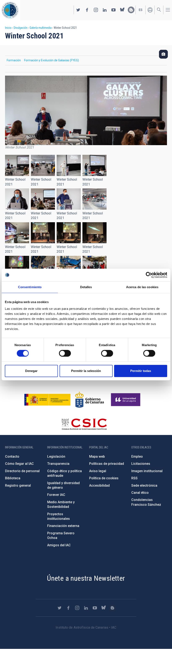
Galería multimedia (41, 27)
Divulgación (20, 27)
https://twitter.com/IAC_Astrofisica (78, 9)
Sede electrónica (144, 485)
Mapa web (97, 457)
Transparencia (58, 464)
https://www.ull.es (126, 399)
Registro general (18, 485)
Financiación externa (63, 526)
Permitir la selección (86, 371)
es (140, 10)
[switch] (65, 353)
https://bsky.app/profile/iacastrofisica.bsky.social (122, 9)
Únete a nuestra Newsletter (86, 578)
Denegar (31, 371)
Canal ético (140, 493)
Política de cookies (104, 478)
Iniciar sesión (150, 9)
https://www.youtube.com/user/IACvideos (113, 9)
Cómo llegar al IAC (19, 464)
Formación (14, 60)
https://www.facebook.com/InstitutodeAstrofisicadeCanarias (87, 9)
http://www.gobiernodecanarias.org (89, 399)
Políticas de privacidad (106, 464)
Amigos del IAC (59, 545)
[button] (17, 165)
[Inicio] (10, 10)
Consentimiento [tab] (30, 287)
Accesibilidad (99, 485)
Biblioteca (12, 478)
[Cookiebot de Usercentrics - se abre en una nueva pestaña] (148, 275)
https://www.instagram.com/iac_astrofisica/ (95, 9)
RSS (134, 478)
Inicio (8, 27)
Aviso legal (97, 471)
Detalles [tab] (86, 287)
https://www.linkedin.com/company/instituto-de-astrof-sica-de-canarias (104, 9)
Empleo (137, 457)
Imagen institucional (147, 471)
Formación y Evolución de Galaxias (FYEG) (51, 60)
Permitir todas (140, 371)
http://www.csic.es (84, 424)
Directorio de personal (22, 471)
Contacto (12, 457)
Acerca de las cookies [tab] (142, 287)
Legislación (56, 457)
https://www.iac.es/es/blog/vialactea (131, 9)
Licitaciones (140, 464)
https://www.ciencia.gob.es (47, 400)
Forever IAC (56, 495)
